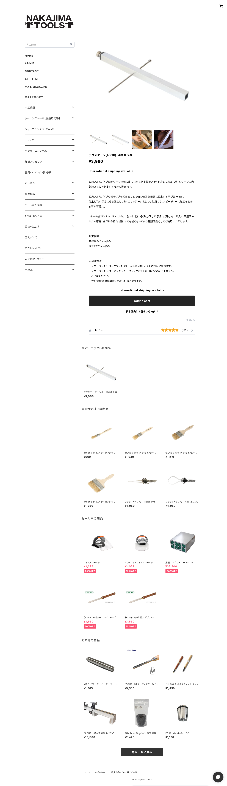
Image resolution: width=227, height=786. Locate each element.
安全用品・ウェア (34, 258)
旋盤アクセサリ (33, 161)
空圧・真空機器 (33, 204)
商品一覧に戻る (142, 752)
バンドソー (31, 183)
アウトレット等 (33, 248)
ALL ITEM (31, 78)
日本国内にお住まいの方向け (142, 311)
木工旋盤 (30, 107)
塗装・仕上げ (32, 226)
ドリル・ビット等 (33, 215)
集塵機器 (30, 194)
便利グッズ (31, 237)
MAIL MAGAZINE (36, 86)
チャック (29, 139)
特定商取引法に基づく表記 (124, 772)
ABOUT (30, 63)
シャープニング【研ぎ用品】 (39, 129)
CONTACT (32, 71)
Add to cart (142, 301)
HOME (29, 55)
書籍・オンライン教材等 (38, 172)
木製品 (29, 269)
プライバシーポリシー (94, 772)
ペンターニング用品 (36, 150)
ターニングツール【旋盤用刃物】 (42, 118)
